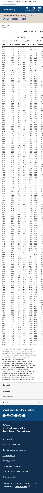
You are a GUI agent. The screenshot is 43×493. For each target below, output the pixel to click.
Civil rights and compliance (14, 450)
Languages (7, 391)
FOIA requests (9, 455)
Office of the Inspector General (16, 471)
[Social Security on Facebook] (4, 416)
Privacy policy (9, 461)
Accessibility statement (13, 444)
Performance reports (12, 466)
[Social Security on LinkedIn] (20, 416)
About (5, 402)
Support (6, 385)
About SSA (7, 439)
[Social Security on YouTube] (12, 416)
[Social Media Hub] (23, 416)
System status (9, 477)
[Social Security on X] (8, 416)
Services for (8, 396)
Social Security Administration (16, 431)
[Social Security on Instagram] (16, 416)
